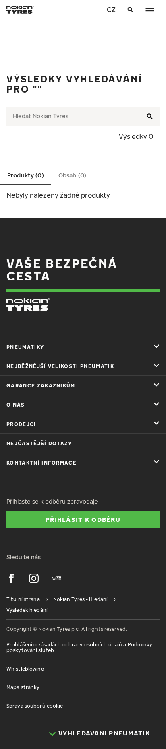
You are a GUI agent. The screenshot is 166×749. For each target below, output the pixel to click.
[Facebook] (11, 578)
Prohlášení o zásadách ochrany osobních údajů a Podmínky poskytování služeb (79, 647)
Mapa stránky (22, 687)
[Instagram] (34, 578)
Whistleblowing (25, 669)
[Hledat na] (130, 9)
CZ (111, 10)
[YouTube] (56, 578)
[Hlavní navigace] (150, 9)
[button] (25, 176)
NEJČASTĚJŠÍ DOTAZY (39, 443)
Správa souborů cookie (34, 706)
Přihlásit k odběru (83, 519)
